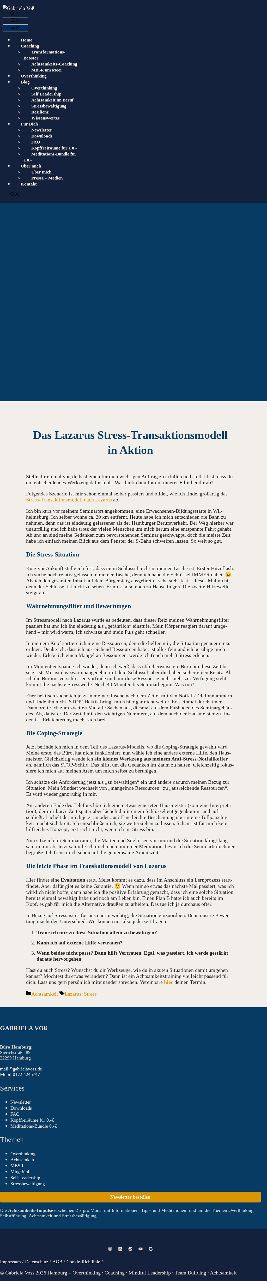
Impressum (10, 1261)
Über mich (41, 172)
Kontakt (29, 184)
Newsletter (41, 130)
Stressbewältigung (48, 106)
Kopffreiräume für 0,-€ (32, 1120)
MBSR (16, 1165)
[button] (130, 14)
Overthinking (34, 76)
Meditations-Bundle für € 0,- (49, 157)
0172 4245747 (26, 1074)
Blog (25, 82)
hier (168, 982)
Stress (90, 994)
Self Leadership (46, 94)
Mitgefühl (19, 1171)
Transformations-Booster (44, 55)
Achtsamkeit (44, 994)
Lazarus (73, 994)
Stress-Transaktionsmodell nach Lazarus (69, 499)
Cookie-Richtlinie (83, 1261)
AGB (58, 1261)
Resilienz (40, 112)
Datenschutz (36, 1261)
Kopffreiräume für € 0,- (54, 148)
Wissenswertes (45, 118)
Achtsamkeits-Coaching (54, 64)
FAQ (35, 142)
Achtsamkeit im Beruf (52, 100)
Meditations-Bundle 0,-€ (33, 1126)
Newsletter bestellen (130, 1197)
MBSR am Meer (46, 70)
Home (26, 40)
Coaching (30, 46)
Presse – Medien (47, 178)
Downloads (41, 136)
